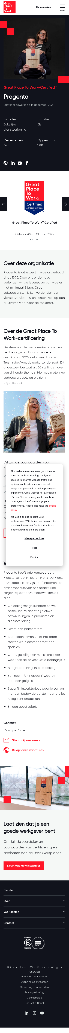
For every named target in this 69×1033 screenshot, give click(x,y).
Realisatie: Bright (34, 1003)
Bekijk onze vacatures (28, 750)
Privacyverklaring (34, 992)
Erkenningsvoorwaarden (34, 982)
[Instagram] (34, 1013)
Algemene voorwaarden (34, 976)
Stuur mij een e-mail (26, 740)
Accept (34, 547)
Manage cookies (34, 538)
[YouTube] (42, 1013)
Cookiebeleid (34, 997)
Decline (34, 557)
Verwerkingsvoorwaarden (34, 987)
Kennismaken (43, 7)
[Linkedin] (26, 1013)
